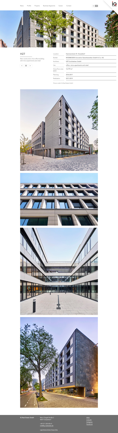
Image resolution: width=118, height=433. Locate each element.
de (93, 6)
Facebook (89, 424)
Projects (37, 6)
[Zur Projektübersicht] (26, 65)
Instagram (89, 422)
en (96, 6)
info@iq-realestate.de (46, 425)
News (22, 6)
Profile (29, 6)
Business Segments (49, 6)
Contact (68, 6)
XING (88, 418)
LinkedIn (89, 420)
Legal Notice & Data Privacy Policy (49, 429)
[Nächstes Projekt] (30, 65)
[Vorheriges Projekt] (22, 65)
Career (61, 6)
